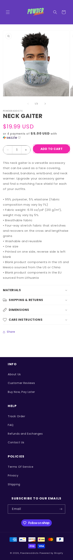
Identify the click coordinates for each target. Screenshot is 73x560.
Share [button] (11, 332)
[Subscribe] (60, 509)
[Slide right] (45, 103)
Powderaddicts (29, 553)
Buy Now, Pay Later (21, 392)
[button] (8, 12)
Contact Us (16, 442)
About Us (14, 374)
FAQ (11, 425)
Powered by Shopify (51, 553)
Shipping (14, 484)
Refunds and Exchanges (25, 434)
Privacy (13, 475)
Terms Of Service (20, 467)
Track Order (16, 416)
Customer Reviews (21, 383)
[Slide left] (28, 103)
